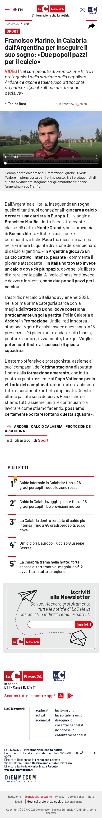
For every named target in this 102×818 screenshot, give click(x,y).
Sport (28, 23)
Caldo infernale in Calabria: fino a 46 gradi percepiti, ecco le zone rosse (50, 485)
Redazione (14, 796)
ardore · (22, 426)
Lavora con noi (74, 801)
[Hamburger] (7, 9)
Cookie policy (76, 796)
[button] (91, 26)
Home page (12, 23)
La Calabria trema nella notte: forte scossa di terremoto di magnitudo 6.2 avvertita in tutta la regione (51, 566)
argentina (15, 430)
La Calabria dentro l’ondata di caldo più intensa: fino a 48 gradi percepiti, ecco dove (52, 525)
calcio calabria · (47, 426)
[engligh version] (15, 9)
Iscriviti (84, 624)
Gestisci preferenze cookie (45, 801)
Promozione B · (79, 426)
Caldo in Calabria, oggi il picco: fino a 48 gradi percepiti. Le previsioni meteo (53, 504)
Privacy (59, 796)
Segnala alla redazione (38, 796)
